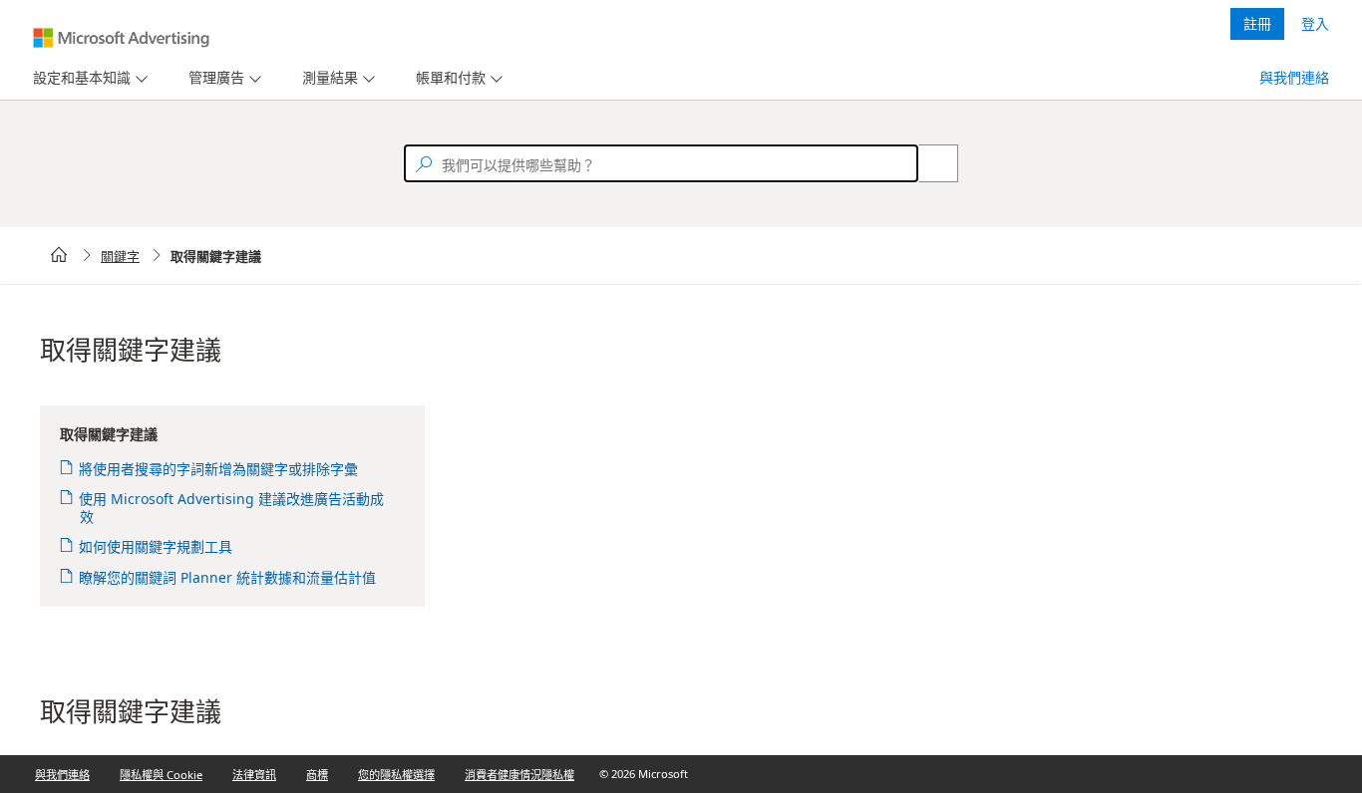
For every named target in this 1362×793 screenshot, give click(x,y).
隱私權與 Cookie (161, 774)
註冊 (1257, 23)
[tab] (78, 78)
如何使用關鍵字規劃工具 (156, 546)
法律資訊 (254, 774)
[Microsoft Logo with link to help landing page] (121, 38)
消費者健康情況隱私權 (519, 774)
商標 (317, 774)
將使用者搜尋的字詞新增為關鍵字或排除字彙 (219, 468)
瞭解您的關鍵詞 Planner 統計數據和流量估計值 (228, 577)
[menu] (88, 78)
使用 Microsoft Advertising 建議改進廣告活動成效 (232, 507)
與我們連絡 (1294, 77)
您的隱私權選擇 (396, 774)
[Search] (927, 163)
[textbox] (661, 163)
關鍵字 (120, 256)
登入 (1315, 23)
